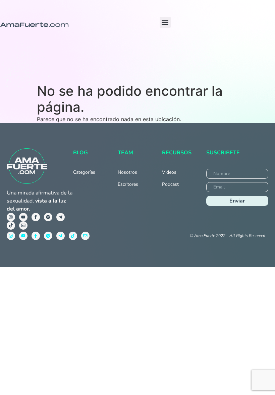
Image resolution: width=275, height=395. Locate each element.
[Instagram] (11, 217)
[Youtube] (23, 217)
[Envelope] (23, 225)
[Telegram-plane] (60, 217)
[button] (165, 22)
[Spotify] (48, 217)
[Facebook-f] (36, 217)
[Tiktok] (11, 225)
